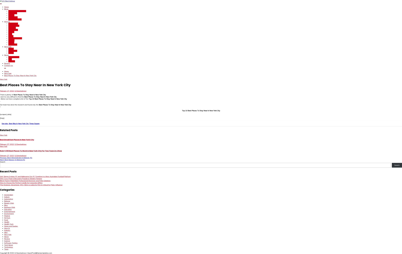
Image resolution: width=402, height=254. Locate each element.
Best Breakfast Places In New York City (17, 140)
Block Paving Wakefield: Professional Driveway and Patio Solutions (25, 181)
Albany (11, 49)
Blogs (6, 9)
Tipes (6, 249)
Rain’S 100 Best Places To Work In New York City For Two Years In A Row (31, 151)
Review (7, 63)
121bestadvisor (20, 91)
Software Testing (15, 19)
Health (10, 36)
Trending (11, 61)
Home (6, 7)
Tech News (12, 13)
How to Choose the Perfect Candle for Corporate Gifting (21, 183)
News (6, 55)
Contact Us (8, 65)
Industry (11, 40)
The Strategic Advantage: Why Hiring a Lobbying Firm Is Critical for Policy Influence (31, 185)
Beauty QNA (13, 24)
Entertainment (13, 57)
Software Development (17, 11)
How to (7, 22)
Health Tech (13, 17)
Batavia (7, 201)
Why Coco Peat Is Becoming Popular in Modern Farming (21, 179)
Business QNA (13, 26)
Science (11, 42)
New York (7, 47)
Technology (12, 45)
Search (2, 162)
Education (12, 28)
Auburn (11, 53)
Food (10, 34)
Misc (10, 59)
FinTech (11, 15)
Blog (6, 205)
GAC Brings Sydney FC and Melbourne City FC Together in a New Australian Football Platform (35, 176)
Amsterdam (12, 51)
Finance (11, 32)
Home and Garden (15, 38)
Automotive (8, 199)
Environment (13, 30)
